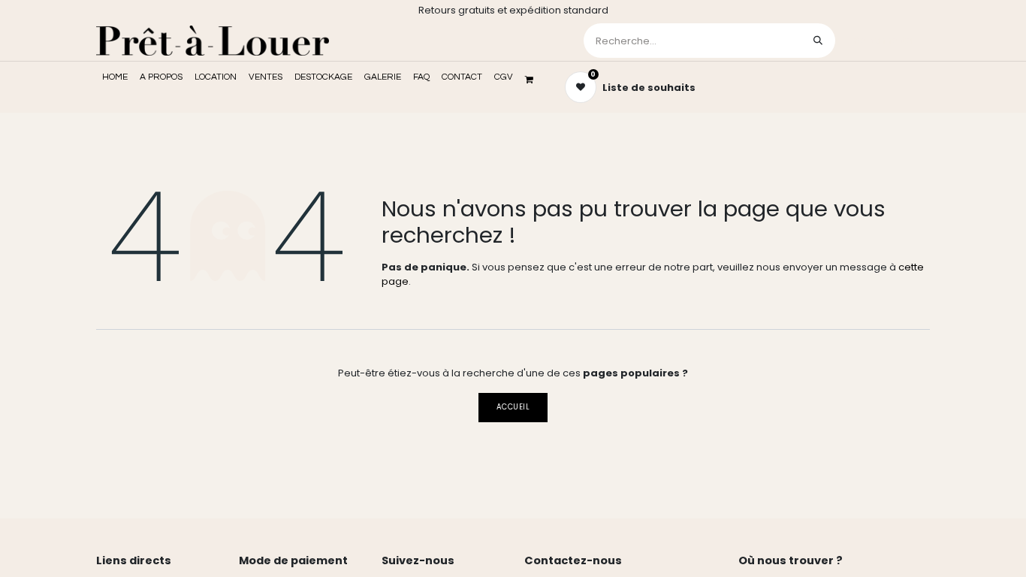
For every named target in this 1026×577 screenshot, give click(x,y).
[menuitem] (115, 77)
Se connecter (884, 40)
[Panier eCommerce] (534, 80)
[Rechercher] (818, 40)
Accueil (513, 407)
